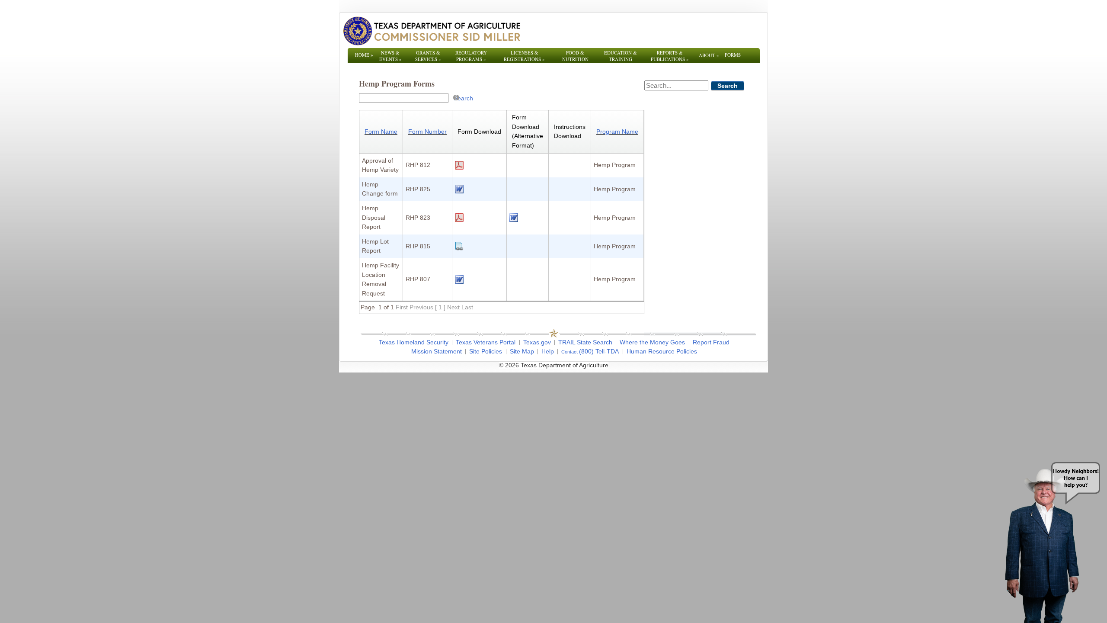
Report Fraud (711, 342)
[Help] (456, 97)
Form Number (427, 131)
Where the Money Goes (652, 342)
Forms (733, 54)
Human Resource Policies (662, 351)
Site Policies (485, 351)
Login (670, 365)
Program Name (617, 131)
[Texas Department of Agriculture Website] (431, 30)
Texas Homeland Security (413, 342)
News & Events (390, 55)
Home (364, 54)
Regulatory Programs (471, 55)
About (709, 55)
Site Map (522, 351)
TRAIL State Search (585, 342)
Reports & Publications (670, 55)
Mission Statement (436, 351)
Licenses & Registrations (524, 55)
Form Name (381, 131)
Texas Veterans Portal (485, 342)
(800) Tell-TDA (599, 351)
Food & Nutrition (575, 55)
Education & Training (620, 55)
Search (463, 98)
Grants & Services (428, 55)
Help (547, 351)
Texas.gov (537, 342)
